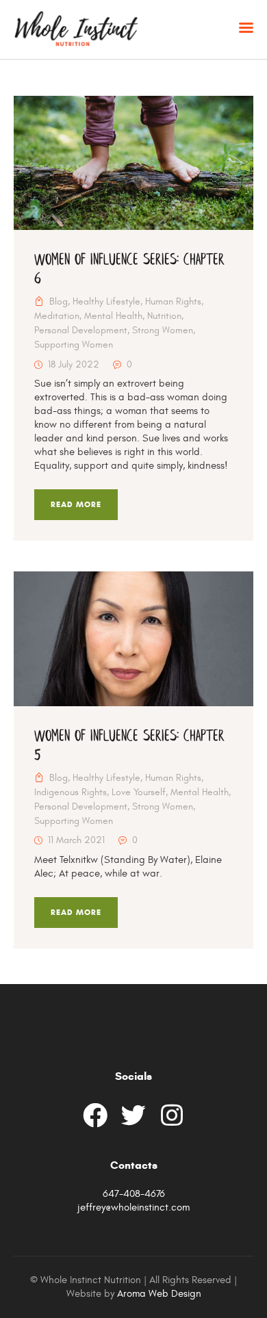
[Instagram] (172, 1115)
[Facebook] (95, 1115)
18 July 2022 (73, 364)
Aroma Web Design (159, 1294)
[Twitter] (133, 1115)
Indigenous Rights (70, 792)
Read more (76, 505)
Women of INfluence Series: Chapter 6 (129, 269)
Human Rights (173, 301)
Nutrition (164, 316)
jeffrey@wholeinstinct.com (133, 1207)
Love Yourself (139, 792)
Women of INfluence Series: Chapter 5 (129, 746)
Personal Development (80, 330)
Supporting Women (73, 344)
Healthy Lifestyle (106, 301)
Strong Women (162, 330)
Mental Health (113, 316)
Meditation (56, 316)
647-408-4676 (134, 1194)
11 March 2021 (76, 840)
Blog (58, 301)
